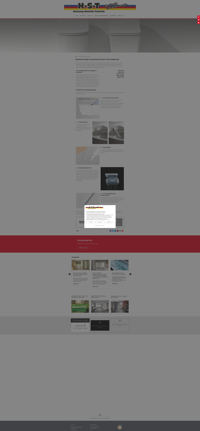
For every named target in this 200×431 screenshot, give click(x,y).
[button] (198, 16)
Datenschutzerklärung (90, 219)
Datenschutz (97, 225)
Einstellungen (100, 222)
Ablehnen (91, 222)
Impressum (102, 225)
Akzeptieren (109, 222)
